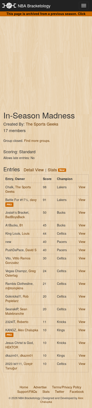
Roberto (22, 321)
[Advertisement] (46, 59)
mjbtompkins (14, 288)
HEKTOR (11, 347)
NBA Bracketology (34, 5)
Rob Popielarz (17, 298)
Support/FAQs (27, 391)
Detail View (34, 169)
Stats (56, 169)
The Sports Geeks (42, 124)
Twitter (59, 391)
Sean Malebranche (16, 311)
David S (30, 250)
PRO (9, 204)
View (82, 187)
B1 (21, 225)
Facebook (77, 391)
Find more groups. (37, 140)
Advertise (40, 387)
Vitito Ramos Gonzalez (17, 260)
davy (33, 199)
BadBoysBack (15, 217)
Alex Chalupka (28, 330)
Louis (25, 233)
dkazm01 (26, 355)
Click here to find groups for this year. (53, 15)
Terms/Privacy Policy (66, 387)
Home (24, 387)
